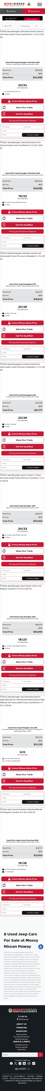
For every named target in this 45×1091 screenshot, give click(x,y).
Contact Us (7, 1076)
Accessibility (19, 1076)
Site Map (31, 1076)
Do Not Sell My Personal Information (26, 1078)
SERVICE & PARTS (21, 1042)
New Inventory (21, 1034)
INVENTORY (21, 1031)
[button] (40, 946)
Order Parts (21, 1049)
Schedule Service (21, 1045)
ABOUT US (22, 1024)
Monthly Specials (21, 1039)
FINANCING (21, 1028)
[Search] (40, 1054)
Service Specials (21, 1047)
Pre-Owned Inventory (22, 1037)
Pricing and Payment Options (22, 120)
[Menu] (39, 4)
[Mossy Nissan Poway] (14, 4)
